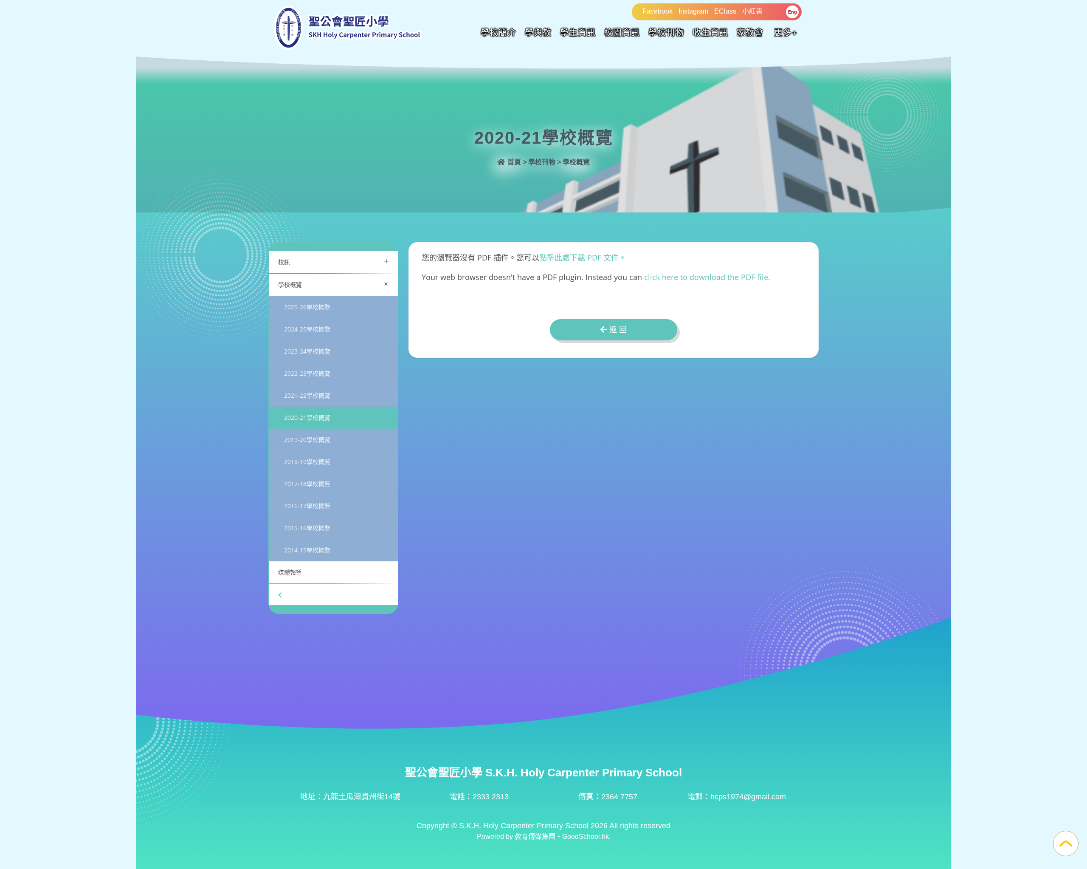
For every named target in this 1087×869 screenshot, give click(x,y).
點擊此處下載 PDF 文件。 (582, 257)
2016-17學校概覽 (307, 506)
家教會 (750, 32)
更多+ (785, 32)
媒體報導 (290, 572)
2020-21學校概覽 (307, 417)
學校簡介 (498, 32)
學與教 (538, 32)
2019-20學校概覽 (307, 440)
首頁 (513, 162)
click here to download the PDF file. (707, 277)
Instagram (693, 11)
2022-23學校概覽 (307, 373)
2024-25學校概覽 (307, 329)
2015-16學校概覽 (307, 528)
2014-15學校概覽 (307, 550)
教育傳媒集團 (535, 836)
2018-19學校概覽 (307, 462)
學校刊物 (666, 32)
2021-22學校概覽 (307, 395)
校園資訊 (622, 32)
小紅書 (752, 11)
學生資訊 (578, 32)
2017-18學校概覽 (307, 484)
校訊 (333, 261)
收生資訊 (710, 32)
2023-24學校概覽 (307, 351)
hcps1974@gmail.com (748, 797)
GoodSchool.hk (585, 836)
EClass (725, 11)
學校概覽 (335, 283)
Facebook (657, 11)
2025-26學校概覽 (307, 307)
